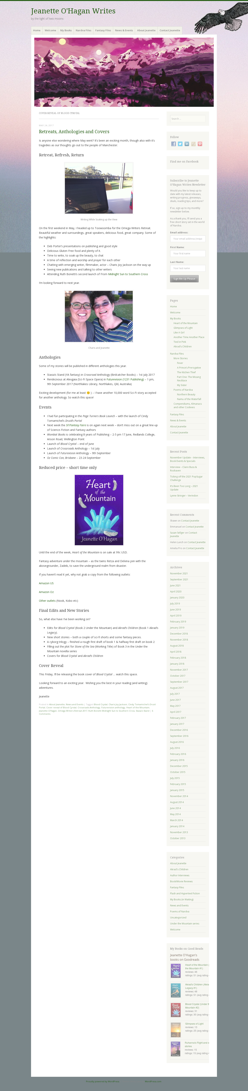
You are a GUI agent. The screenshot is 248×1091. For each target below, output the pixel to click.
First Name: (177, 247)
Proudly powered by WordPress (102, 1081)
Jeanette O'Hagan (48, 710)
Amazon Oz (46, 592)
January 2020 (177, 597)
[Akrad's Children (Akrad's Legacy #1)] (177, 991)
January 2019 (177, 627)
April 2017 (175, 712)
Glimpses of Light (183, 327)
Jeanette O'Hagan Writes (73, 11)
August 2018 (177, 645)
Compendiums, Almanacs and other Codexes (188, 405)
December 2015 (179, 766)
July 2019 (175, 603)
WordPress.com (153, 1081)
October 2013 (177, 838)
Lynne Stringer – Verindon (184, 495)
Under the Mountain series (184, 923)
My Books (66, 30)
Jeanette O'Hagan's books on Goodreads (184, 957)
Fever (180, 363)
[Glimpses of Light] (177, 1030)
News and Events (74, 704)
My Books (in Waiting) (181, 899)
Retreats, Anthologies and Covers (74, 131)
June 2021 (175, 585)
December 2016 (179, 730)
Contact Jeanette (170, 30)
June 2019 (175, 609)
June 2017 (175, 700)
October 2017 (177, 675)
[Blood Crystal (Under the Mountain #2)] (177, 1010)
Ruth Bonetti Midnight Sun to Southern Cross (111, 710)
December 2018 (179, 633)
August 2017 (177, 687)
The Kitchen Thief (186, 372)
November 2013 (179, 832)
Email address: (179, 232)
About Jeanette (146, 30)
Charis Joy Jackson (118, 704)
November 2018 (179, 639)
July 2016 (175, 748)
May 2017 (175, 706)
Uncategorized (178, 917)
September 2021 (179, 579)
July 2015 (175, 778)
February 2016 (178, 754)
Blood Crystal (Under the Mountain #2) (198, 1005)
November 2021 (179, 573)
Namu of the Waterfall (189, 399)
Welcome (50, 30)
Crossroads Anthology (89, 707)
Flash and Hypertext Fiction (185, 893)
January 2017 (177, 724)
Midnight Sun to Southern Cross (128, 274)
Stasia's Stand (142, 710)
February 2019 (178, 621)
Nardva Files (83, 30)
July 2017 (175, 693)
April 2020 (175, 591)
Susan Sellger (177, 532)
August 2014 (177, 802)
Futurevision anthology (113, 707)
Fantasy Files (103, 30)
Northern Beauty (186, 394)
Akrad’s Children (183, 346)
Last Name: (177, 262)
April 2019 (175, 615)
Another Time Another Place (189, 337)
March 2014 (176, 820)
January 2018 (177, 663)
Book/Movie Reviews (181, 881)
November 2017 (179, 669)
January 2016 (177, 760)
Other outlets (47, 600)
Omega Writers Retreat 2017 (72, 710)
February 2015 (178, 784)
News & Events (124, 30)
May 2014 (175, 814)
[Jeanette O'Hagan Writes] (124, 72)
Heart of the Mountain (137, 707)
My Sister (182, 385)
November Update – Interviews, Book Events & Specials (187, 459)
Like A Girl (179, 332)
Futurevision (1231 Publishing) (125, 379)
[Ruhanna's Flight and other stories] (177, 1049)
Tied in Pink (180, 341)
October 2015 (177, 772)
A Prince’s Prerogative (189, 367)
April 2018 (175, 651)
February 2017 (178, 718)
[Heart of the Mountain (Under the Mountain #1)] (177, 971)
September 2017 (179, 681)
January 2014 (177, 826)
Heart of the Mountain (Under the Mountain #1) (200, 966)
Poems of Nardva (183, 389)
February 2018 (178, 657)
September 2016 (179, 736)
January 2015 (177, 790)
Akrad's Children (179, 869)
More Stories (181, 358)
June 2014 (175, 808)
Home (36, 30)
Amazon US (46, 583)
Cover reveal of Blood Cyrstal (61, 707)
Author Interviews (179, 875)
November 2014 (179, 796)
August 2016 (177, 742)
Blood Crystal (101, 704)
